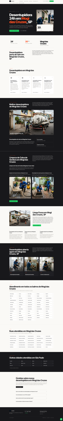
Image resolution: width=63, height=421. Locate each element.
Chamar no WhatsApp (14, 30)
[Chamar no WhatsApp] (61, 419)
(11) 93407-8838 (23, 30)
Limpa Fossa (30, 1)
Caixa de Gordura (26, 1)
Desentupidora (21, 1)
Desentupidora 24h (35, 1)
